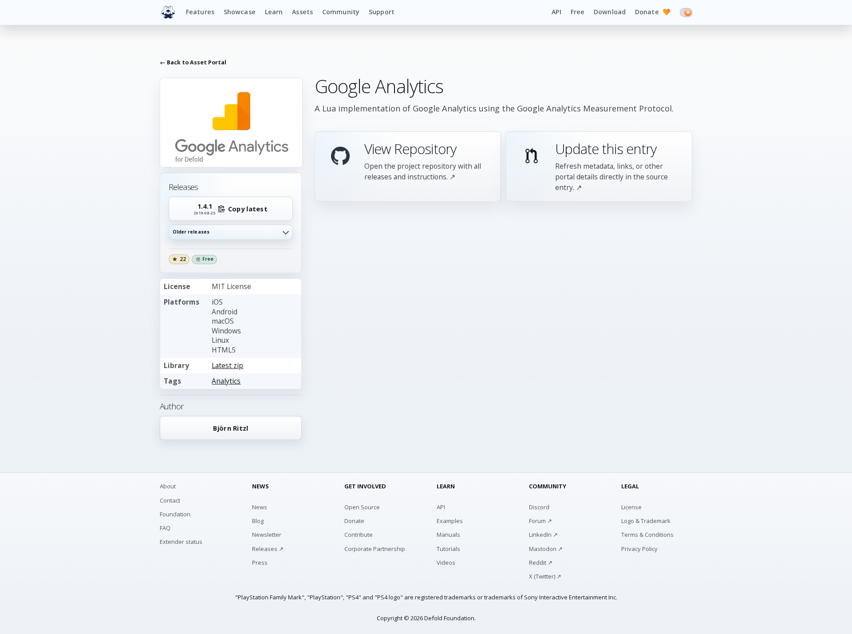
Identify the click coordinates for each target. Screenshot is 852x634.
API (556, 12)
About (168, 486)
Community (340, 12)
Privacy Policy (639, 549)
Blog (258, 521)
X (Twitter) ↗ (545, 576)
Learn (274, 12)
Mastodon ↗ (546, 549)
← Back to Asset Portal (193, 62)
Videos (446, 563)
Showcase (240, 12)
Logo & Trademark (646, 521)
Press (260, 563)
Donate (653, 12)
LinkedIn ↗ (543, 535)
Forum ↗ (540, 521)
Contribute (358, 535)
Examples (450, 521)
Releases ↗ (268, 549)
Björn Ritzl (230, 428)
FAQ (165, 528)
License (631, 507)
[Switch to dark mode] (686, 12)
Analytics (226, 381)
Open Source (362, 507)
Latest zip (227, 365)
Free (578, 12)
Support (381, 12)
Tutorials (448, 549)
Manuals (448, 535)
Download (610, 12)
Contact (170, 500)
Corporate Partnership (374, 549)
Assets (302, 12)
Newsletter (266, 535)
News (259, 507)
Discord (539, 507)
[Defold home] (168, 12)
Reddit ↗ (540, 563)
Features (200, 12)
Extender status (181, 542)
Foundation (175, 514)
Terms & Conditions (647, 535)
